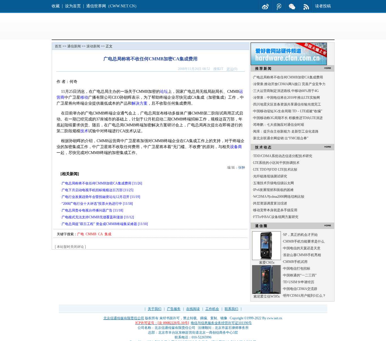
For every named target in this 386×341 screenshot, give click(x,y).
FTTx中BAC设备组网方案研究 (275, 217)
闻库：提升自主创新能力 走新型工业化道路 (285, 131)
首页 (58, 46)
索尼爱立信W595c (266, 296)
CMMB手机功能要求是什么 (303, 241)
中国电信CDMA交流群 (300, 289)
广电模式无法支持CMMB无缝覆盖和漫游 (92, 217)
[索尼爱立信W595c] (266, 293)
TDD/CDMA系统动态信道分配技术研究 (282, 156)
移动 (84, 97)
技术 (84, 131)
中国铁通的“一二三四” (299, 275)
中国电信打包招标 (296, 268)
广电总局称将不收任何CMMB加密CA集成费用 (96, 183)
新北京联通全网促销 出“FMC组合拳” (280, 138)
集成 (108, 234)
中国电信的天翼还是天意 (301, 248)
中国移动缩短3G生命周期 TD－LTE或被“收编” (287, 111)
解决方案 (140, 103)
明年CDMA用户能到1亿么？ (304, 296)
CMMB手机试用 (295, 262)
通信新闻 (74, 46)
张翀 (241, 168)
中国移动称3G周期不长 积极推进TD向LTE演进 (288, 118)
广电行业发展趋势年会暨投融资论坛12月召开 (95, 197)
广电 (80, 234)
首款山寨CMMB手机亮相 (302, 255)
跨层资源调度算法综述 (270, 203)
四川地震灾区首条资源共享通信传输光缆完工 (287, 104)
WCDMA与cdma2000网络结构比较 (278, 197)
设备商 (236, 147)
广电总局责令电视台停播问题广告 (87, 210)
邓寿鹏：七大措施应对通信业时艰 (278, 125)
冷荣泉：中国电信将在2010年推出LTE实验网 (286, 98)
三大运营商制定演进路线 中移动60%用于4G (286, 91)
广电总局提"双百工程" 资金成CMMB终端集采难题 (99, 224)
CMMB (91, 234)
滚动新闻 (93, 46)
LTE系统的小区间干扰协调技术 (276, 163)
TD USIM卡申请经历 (298, 282)
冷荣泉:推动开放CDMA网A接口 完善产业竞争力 (289, 84)
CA (100, 234)
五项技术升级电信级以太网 (273, 183)
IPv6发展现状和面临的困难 (273, 190)
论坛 (164, 91)
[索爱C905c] (266, 259)
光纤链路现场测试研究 (270, 176)
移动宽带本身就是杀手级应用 (275, 210)
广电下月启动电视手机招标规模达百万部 (92, 190)
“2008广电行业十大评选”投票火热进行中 (92, 204)
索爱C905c (267, 263)
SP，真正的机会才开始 (300, 235)
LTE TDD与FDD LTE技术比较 (275, 169)
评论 (230, 69)
